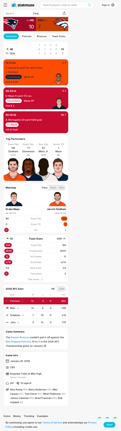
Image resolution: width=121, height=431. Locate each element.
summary (11, 36)
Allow (109, 424)
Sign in (106, 5)
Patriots (27, 36)
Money (17, 416)
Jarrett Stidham (56, 209)
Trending (29, 416)
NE (11, 49)
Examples (42, 416)
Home (6, 416)
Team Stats (58, 36)
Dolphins (15, 315)
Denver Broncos (20, 337)
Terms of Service (52, 422)
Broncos (41, 36)
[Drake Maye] (15, 199)
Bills (12, 308)
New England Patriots (18, 341)
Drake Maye (13, 209)
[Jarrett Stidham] (56, 199)
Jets (13, 322)
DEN (12, 53)
